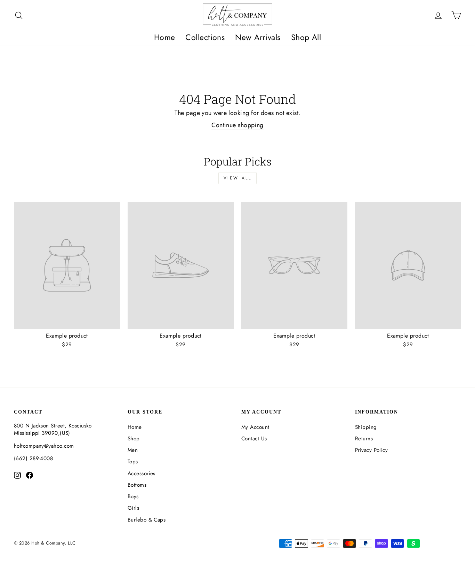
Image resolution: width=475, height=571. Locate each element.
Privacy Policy (371, 450)
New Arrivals (257, 37)
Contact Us (254, 438)
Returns (364, 438)
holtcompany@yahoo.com (44, 446)
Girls (133, 508)
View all (238, 178)
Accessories (141, 473)
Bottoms (137, 485)
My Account (255, 427)
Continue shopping (237, 125)
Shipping (366, 427)
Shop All (306, 37)
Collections (205, 37)
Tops (133, 461)
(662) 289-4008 (33, 458)
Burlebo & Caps (147, 520)
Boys (133, 496)
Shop (134, 438)
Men (133, 450)
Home (164, 37)
